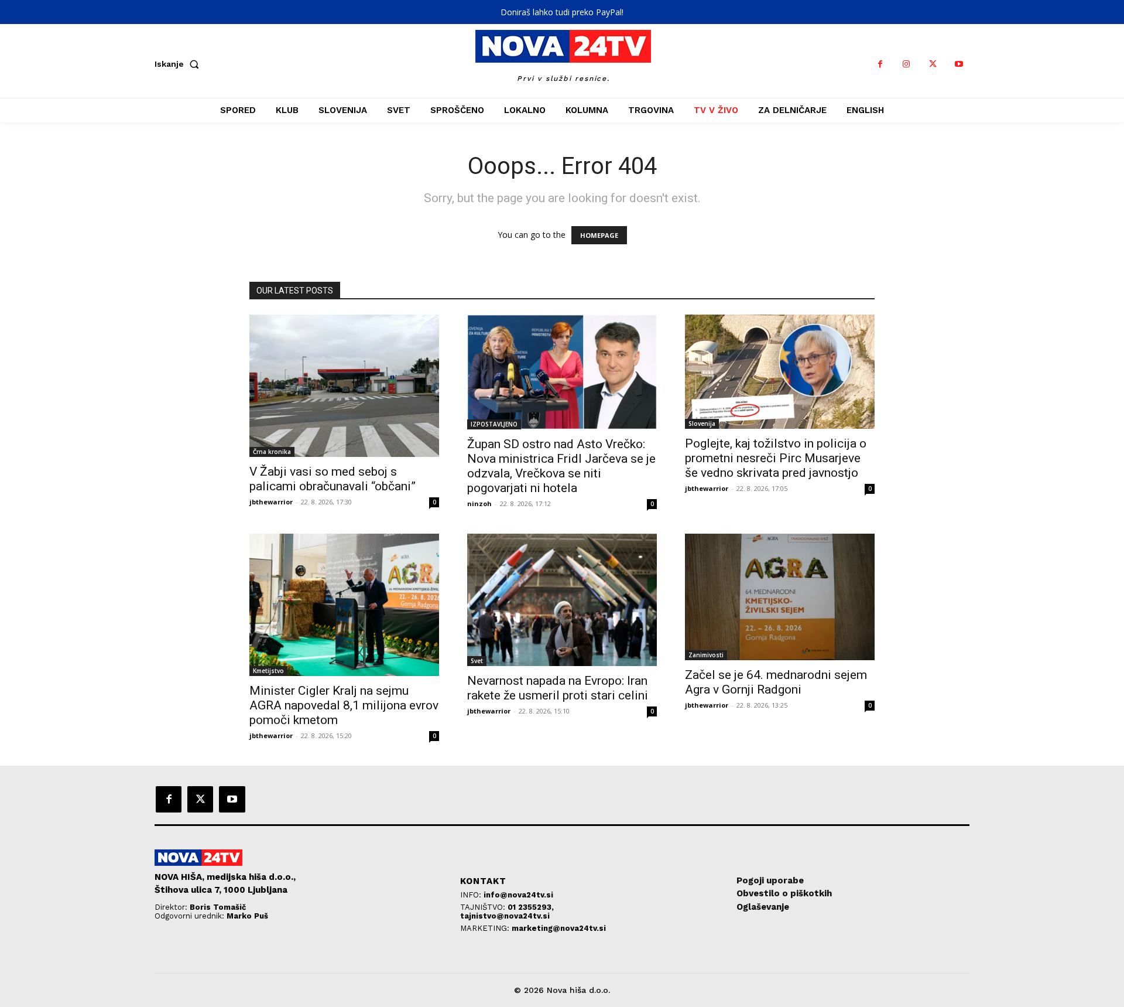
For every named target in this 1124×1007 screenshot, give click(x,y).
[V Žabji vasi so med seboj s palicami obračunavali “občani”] (344, 386)
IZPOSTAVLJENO (494, 424)
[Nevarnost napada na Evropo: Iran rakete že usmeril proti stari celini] (562, 600)
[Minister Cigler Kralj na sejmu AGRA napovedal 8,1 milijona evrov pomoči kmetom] (344, 605)
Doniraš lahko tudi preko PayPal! (562, 12)
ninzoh (479, 503)
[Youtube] (959, 64)
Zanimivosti (706, 655)
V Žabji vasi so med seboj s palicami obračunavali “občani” (332, 479)
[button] (179, 64)
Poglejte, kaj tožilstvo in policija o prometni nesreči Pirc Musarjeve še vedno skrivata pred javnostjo (775, 458)
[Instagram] (906, 64)
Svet (477, 661)
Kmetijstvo (268, 671)
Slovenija (701, 423)
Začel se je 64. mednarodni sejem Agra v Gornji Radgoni (776, 682)
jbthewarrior (271, 501)
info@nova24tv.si (518, 894)
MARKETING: (486, 928)
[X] (933, 64)
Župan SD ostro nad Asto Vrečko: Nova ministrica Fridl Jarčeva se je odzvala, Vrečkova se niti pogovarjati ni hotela (561, 466)
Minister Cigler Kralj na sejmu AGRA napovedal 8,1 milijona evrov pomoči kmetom (343, 705)
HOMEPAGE (599, 235)
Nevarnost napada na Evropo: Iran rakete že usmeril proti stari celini (557, 688)
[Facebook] (880, 64)
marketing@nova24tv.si (559, 928)
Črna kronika (272, 452)
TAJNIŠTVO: (484, 907)
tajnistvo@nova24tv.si (505, 916)
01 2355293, (531, 907)
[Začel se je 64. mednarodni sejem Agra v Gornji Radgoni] (780, 597)
